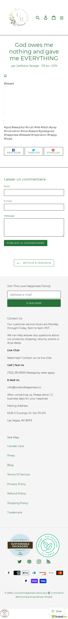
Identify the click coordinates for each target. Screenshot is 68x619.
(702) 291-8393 (16, 372)
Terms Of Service (18, 474)
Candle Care (15, 446)
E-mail (8, 200)
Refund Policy (16, 493)
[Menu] (62, 18)
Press (11, 455)
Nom (7, 186)
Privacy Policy (16, 484)
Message (9, 215)
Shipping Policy (17, 503)
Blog (10, 465)
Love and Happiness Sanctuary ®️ (31, 593)
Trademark (14, 512)
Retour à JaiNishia (36, 262)
